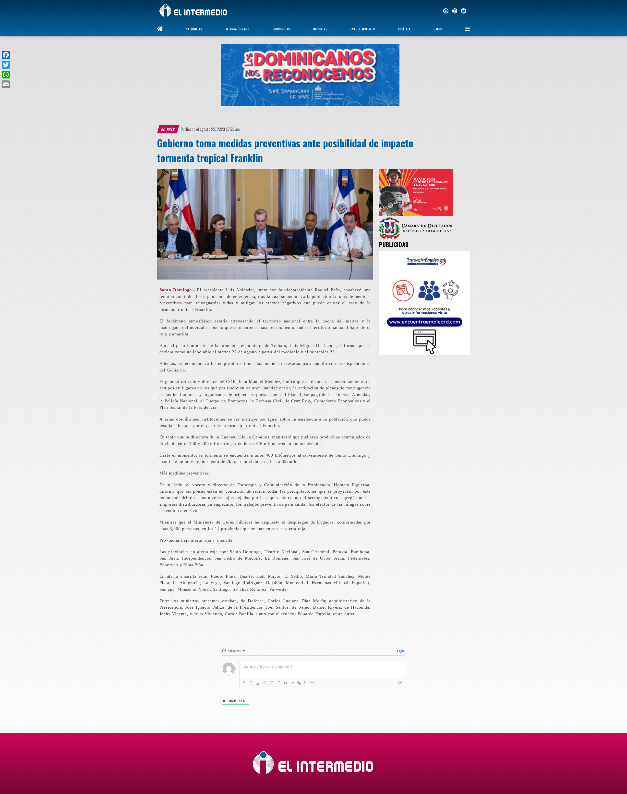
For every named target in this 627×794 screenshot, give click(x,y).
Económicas (281, 29)
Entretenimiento (362, 29)
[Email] (6, 84)
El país (168, 129)
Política (404, 29)
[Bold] (244, 683)
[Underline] (257, 683)
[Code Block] (292, 683)
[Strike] (264, 683)
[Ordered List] (271, 683)
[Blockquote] (285, 683)
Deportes (320, 29)
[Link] (299, 683)
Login (400, 650)
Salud (438, 29)
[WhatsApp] (6, 74)
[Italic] (251, 683)
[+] (312, 682)
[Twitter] (6, 65)
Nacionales (194, 29)
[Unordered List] (278, 683)
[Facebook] (6, 55)
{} (305, 682)
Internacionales (238, 29)
